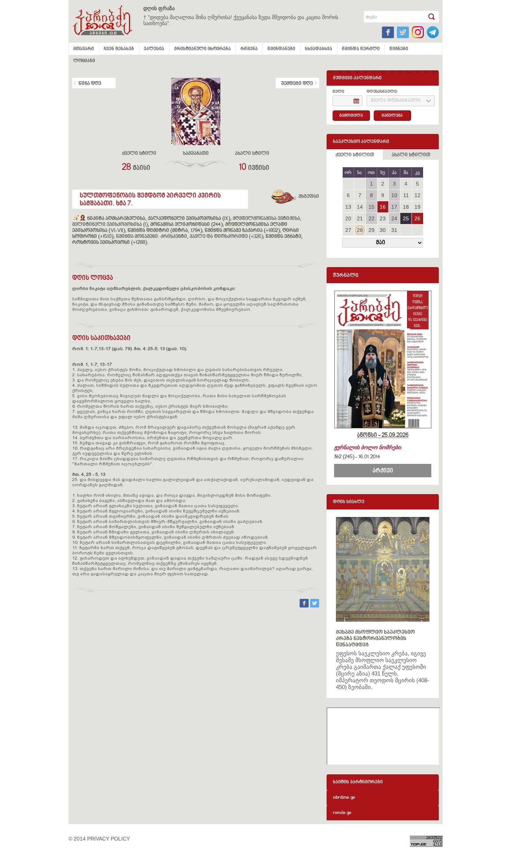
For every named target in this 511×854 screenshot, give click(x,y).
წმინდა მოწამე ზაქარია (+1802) (242, 231)
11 (406, 195)
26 (417, 218)
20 (348, 218)
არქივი (383, 471)
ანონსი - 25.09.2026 (383, 435)
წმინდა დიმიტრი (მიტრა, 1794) (165, 231)
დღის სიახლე (348, 502)
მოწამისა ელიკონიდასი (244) (186, 225)
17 (394, 207)
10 (394, 195)
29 (371, 230)
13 (348, 207)
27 (348, 230)
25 (406, 218)
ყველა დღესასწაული (395, 101)
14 (360, 207)
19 (417, 207)
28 (360, 230)
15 (371, 207)
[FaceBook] (305, 606)
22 (371, 218)
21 (360, 218)
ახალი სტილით (411, 155)
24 (394, 218)
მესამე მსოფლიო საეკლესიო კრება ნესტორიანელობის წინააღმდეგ (375, 638)
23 (383, 218)
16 (383, 207)
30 (383, 230)
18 (406, 207)
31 (394, 230)
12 (417, 195)
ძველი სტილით (355, 155)
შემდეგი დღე (297, 84)
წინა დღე (90, 84)
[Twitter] (314, 606)
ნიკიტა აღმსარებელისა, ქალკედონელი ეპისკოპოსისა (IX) (158, 219)
